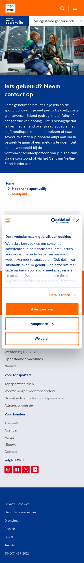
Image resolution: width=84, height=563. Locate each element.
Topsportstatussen (19, 384)
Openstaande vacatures (23, 359)
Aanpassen (39, 324)
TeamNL (10, 545)
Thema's (11, 423)
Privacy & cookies (16, 504)
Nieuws (10, 366)
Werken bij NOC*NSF (22, 351)
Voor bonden (14, 414)
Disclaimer (12, 520)
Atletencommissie (18, 405)
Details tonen (59, 295)
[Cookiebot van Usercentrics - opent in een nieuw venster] (53, 221)
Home (9, 183)
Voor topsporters (17, 375)
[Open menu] (74, 8)
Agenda (10, 430)
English (9, 529)
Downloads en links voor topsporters (33, 398)
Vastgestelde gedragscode (54, 21)
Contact (10, 451)
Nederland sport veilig (29, 188)
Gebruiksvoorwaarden (20, 512)
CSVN (8, 537)
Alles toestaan (42, 309)
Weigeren (42, 338)
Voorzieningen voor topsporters (29, 391)
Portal (9, 437)
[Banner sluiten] (77, 220)
